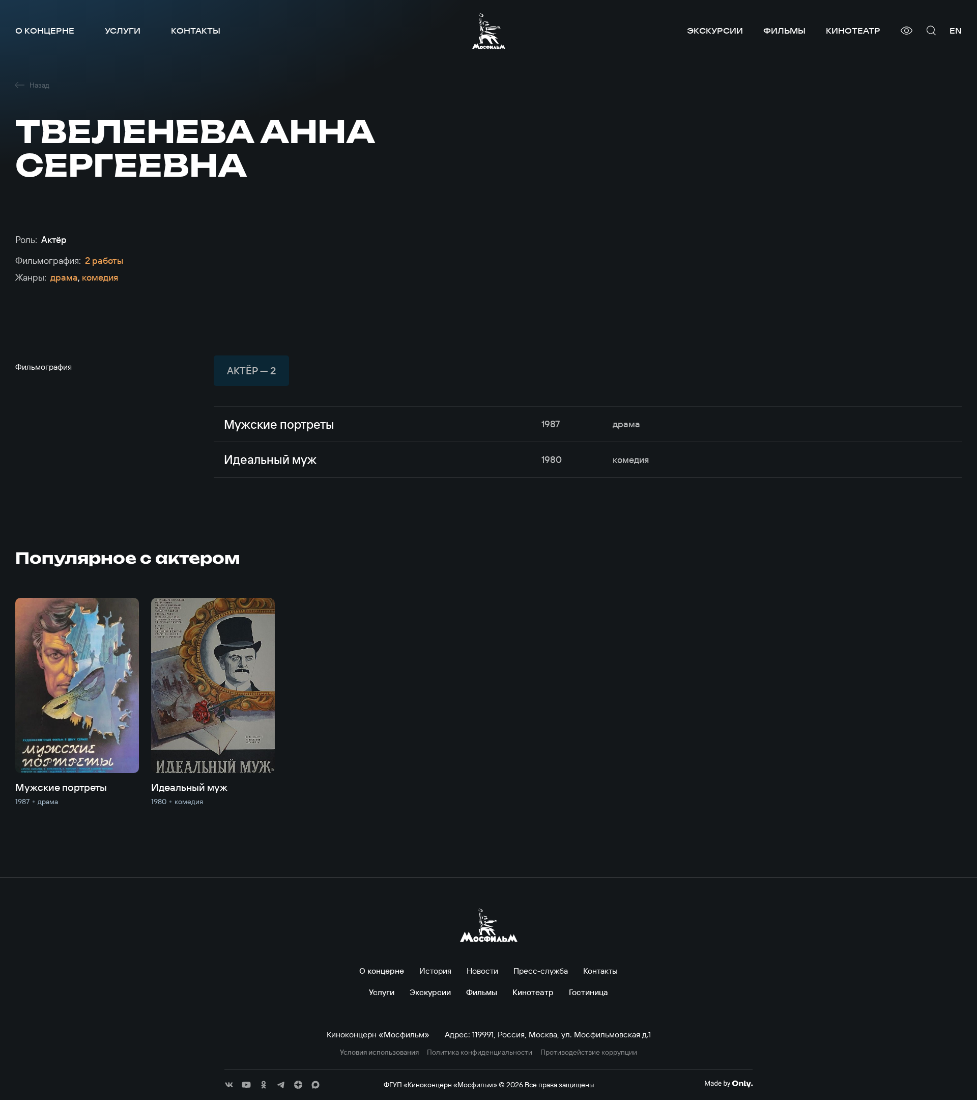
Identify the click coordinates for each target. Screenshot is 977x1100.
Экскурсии (715, 30)
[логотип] (488, 31)
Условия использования (379, 1052)
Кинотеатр (853, 30)
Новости (482, 971)
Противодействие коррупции (588, 1052)
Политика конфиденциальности (479, 1052)
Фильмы (784, 30)
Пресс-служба (540, 971)
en (956, 30)
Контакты (195, 30)
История (435, 971)
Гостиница (588, 992)
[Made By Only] (728, 1084)
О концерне (44, 30)
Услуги (122, 30)
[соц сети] (229, 1084)
